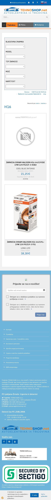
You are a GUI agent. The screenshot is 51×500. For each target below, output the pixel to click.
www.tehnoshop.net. (29, 386)
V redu (34, 495)
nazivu (43, 103)
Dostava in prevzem (13, 343)
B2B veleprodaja (11, 367)
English (45, 3)
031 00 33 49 (13, 404)
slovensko (42, 3)
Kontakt (9, 329)
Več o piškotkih (44, 495)
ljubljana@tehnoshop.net (17, 406)
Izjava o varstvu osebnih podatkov (18, 353)
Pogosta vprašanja (12, 358)
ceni (37, 103)
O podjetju (9, 334)
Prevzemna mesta (12, 362)
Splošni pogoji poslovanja (15, 348)
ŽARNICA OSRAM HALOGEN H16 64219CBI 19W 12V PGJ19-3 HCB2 (25, 163)
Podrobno (8, 25)
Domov (27, 92)
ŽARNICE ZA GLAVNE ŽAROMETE (29, 94)
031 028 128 (13, 402)
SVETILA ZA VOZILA (39, 92)
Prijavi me (40, 314)
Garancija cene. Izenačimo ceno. (17, 339)
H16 (44, 94)
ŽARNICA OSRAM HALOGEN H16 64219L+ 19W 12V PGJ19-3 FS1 (25, 243)
